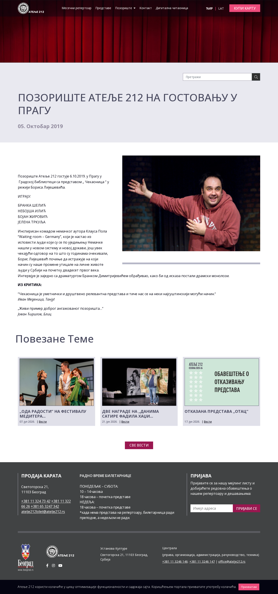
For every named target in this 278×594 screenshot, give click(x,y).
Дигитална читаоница (172, 8)
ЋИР (210, 8)
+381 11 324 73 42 (35, 501)
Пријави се (246, 508)
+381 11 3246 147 (202, 561)
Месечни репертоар (76, 8)
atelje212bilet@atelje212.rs (43, 511)
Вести (43, 421)
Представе (103, 8)
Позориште (124, 8)
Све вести (139, 445)
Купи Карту (245, 8)
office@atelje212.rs (231, 561)
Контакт (145, 8)
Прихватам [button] (249, 587)
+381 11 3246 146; (175, 561)
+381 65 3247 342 (45, 506)
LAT (221, 8)
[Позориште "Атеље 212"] (31, 7)
